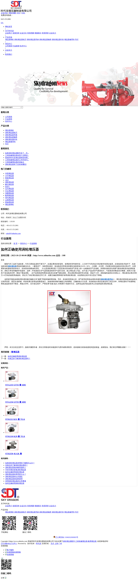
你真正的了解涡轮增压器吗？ (19, 358)
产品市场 (8, 37)
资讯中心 (8, 44)
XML (23, 13)
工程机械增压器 (81, 541)
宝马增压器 (9, 189)
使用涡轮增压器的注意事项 (15, 481)
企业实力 (52, 33)
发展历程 (16, 33)
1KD (7, 180)
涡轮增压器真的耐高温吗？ (15, 467)
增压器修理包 (69, 39)
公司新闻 (8, 46)
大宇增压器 (9, 176)
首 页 (15, 243)
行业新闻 (16, 46)
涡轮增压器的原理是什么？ (15, 474)
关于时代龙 (9, 31)
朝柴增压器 (9, 178)
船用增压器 (9, 195)
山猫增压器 (9, 200)
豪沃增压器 (9, 184)
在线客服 (17, 552)
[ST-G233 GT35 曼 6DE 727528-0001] (11, 381)
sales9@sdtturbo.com (13, 233)
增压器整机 (9, 39)
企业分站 (4, 13)
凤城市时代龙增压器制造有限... (17, 157)
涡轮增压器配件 (69, 541)
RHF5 (7, 186)
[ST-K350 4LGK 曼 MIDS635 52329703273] (11, 450)
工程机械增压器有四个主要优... (17, 155)
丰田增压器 (9, 173)
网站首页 (8, 26)
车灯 (76, 39)
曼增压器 (15, 352)
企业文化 (23, 33)
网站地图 (12, 13)
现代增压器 (9, 198)
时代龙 (38, 543)
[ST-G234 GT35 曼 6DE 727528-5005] (11, 398)
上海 (56, 543)
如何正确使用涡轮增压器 (17, 356)
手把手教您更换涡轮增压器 (15, 470)
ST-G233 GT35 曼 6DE (15, 385)
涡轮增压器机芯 (20, 39)
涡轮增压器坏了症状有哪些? (16, 164)
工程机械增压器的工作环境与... (17, 160)
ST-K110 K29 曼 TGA (15, 436)
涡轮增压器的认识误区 (14, 476)
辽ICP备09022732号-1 (9, 543)
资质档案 (30, 33)
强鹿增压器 (9, 193)
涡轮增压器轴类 (45, 39)
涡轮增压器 (9, 182)
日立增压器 (9, 191)
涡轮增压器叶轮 (58, 39)
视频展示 (37, 33)
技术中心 (23, 46)
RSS (18, 13)
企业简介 (8, 33)
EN (2, 23)
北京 (52, 543)
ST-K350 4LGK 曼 (13, 454)
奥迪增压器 (9, 202)
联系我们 (8, 54)
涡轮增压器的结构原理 (14, 479)
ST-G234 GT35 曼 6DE (15, 402)
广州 (60, 543)
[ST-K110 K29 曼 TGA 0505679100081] (11, 432)
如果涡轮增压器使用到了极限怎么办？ (20, 463)
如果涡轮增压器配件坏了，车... (17, 153)
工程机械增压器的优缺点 (14, 162)
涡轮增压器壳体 (33, 39)
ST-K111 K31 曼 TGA (15, 419)
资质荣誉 (45, 33)
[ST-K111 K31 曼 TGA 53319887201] (11, 415)
